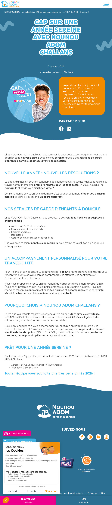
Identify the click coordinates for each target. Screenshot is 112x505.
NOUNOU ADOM (12, 12)
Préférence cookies (96, 493)
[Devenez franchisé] (19, 442)
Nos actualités (27, 12)
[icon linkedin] (98, 437)
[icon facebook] (82, 437)
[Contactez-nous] (17, 433)
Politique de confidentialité (71, 493)
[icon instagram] (90, 437)
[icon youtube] (106, 437)
